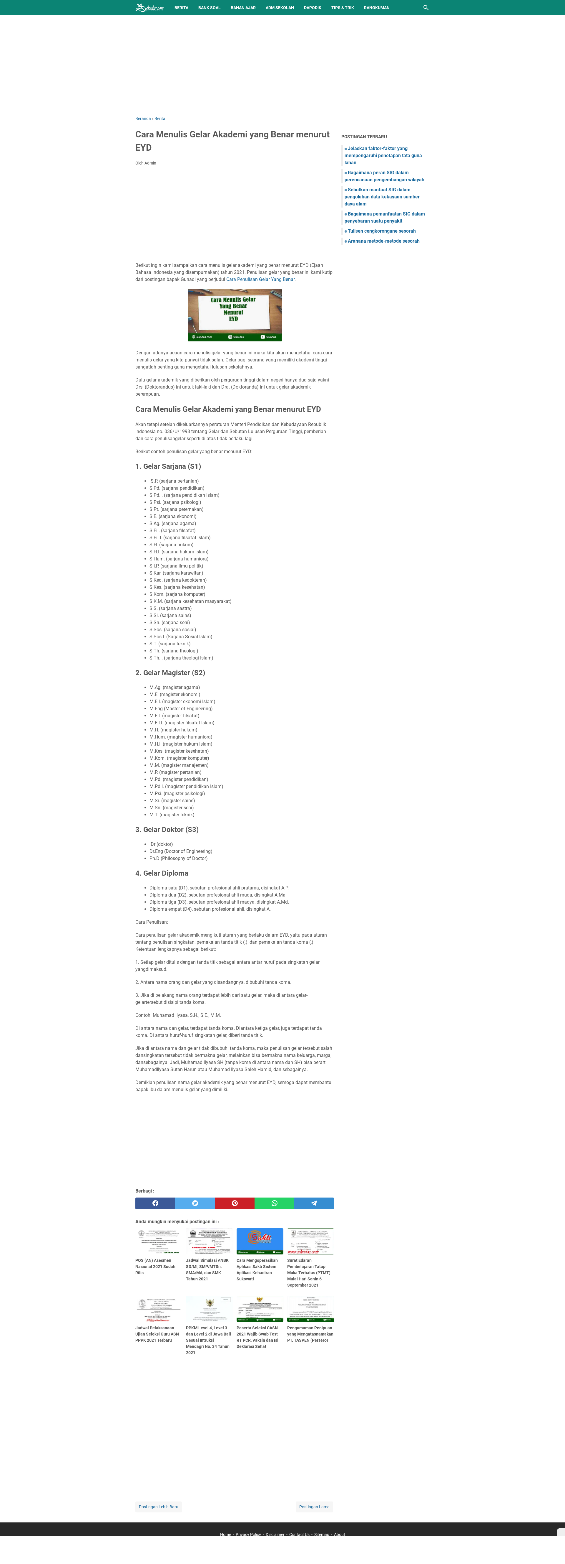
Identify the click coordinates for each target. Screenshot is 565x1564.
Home (225, 1534)
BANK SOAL (209, 7)
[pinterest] (235, 1203)
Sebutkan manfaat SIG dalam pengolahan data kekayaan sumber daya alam (382, 197)
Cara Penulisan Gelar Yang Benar (260, 279)
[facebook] (155, 1203)
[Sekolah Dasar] (149, 7)
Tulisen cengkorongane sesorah (382, 231)
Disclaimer (275, 1534)
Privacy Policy (248, 1534)
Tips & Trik (342, 7)
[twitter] (195, 1203)
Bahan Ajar (243, 7)
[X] (561, 1532)
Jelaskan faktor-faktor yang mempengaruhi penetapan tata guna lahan (383, 155)
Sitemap (321, 1534)
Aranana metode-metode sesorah (384, 241)
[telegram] (314, 1203)
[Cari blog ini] (426, 7)
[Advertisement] (282, 65)
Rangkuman (377, 7)
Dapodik (312, 7)
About (339, 1534)
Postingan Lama (314, 1506)
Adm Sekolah (280, 7)
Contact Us (299, 1534)
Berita (181, 7)
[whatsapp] (274, 1203)
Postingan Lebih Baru (158, 1506)
